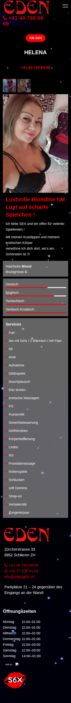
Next (62, 136)
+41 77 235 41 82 (23, 571)
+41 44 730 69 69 (23, 21)
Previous (8, 136)
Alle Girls (35, 38)
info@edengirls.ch (19, 577)
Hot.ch (8, 664)
